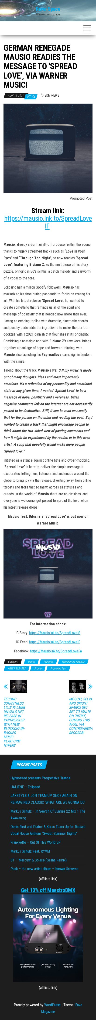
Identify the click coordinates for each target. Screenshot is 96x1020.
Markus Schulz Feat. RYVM (30, 851)
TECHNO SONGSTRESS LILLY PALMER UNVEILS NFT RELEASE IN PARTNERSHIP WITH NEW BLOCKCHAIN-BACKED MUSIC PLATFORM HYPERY (14, 722)
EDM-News (52, 95)
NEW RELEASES (16, 668)
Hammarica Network (73, 661)
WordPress (52, 1005)
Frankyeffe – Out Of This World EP (35, 842)
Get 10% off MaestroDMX (48, 890)
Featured (48, 661)
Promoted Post (58, 668)
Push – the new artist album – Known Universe (44, 869)
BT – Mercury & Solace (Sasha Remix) (38, 860)
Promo (37, 668)
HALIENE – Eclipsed (25, 787)
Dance (31, 661)
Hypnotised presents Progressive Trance (40, 778)
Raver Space (48, 9)
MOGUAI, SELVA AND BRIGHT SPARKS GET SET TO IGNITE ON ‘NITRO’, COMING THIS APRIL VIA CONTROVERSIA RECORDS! (81, 716)
